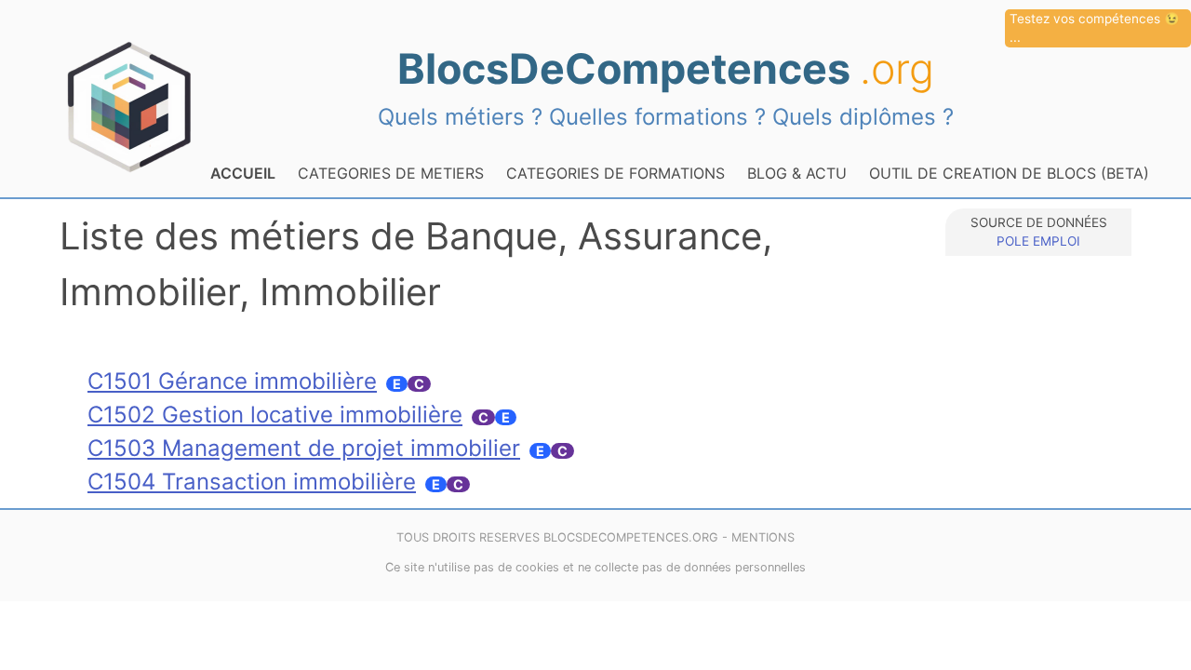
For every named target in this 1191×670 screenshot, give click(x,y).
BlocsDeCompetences (665, 69)
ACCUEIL (242, 173)
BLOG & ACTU (797, 173)
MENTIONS (763, 537)
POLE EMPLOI (1038, 241)
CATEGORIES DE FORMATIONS (615, 173)
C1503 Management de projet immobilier (303, 448)
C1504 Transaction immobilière (251, 481)
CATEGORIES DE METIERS (391, 173)
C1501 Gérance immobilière (232, 381)
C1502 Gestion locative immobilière (274, 414)
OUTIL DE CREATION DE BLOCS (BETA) (1009, 173)
